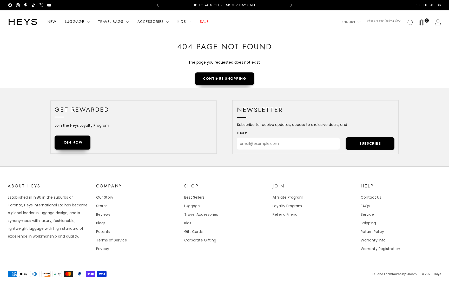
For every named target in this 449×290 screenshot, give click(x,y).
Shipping (368, 223)
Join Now (72, 142)
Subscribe (370, 143)
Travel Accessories (201, 214)
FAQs (365, 205)
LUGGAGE (74, 21)
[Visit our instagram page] (18, 5)
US (418, 5)
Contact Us (371, 197)
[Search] (390, 20)
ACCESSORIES (150, 21)
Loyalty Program (287, 205)
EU (425, 5)
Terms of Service (111, 240)
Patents (103, 231)
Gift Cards (193, 231)
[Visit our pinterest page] (26, 5)
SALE (204, 21)
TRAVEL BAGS (110, 21)
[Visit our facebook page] (10, 5)
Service (367, 214)
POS (374, 274)
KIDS (181, 21)
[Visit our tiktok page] (33, 5)
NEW (52, 21)
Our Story (104, 197)
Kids (187, 223)
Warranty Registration (380, 248)
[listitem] (224, 5)
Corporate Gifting (200, 240)
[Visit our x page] (41, 5)
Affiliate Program (288, 197)
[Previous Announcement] (157, 5)
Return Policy (372, 231)
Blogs (100, 223)
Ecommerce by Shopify (400, 274)
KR (439, 5)
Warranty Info (373, 240)
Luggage (192, 205)
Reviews (103, 214)
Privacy (102, 248)
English (348, 22)
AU (432, 5)
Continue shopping (224, 78)
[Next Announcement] (291, 5)
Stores (102, 205)
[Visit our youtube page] (49, 5)
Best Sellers (194, 197)
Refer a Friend (285, 214)
